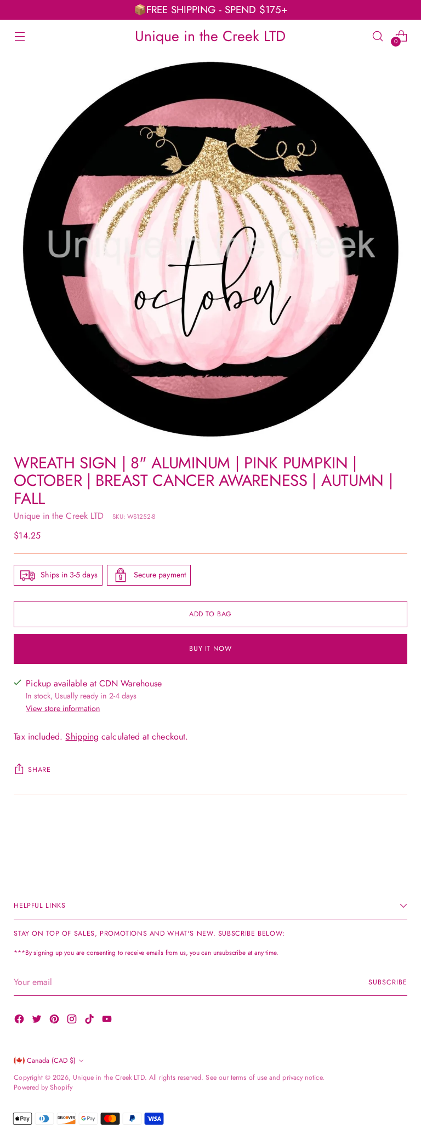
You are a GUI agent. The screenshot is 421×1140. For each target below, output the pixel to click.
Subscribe (387, 982)
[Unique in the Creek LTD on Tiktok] (90, 1020)
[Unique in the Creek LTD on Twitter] (37, 1020)
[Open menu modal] (19, 36)
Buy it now (210, 649)
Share (39, 770)
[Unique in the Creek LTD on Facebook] (20, 1020)
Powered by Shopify (43, 1087)
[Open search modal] (378, 36)
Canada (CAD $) (51, 1060)
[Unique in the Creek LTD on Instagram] (72, 1020)
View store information (63, 708)
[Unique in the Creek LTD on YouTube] (108, 1020)
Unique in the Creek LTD (59, 515)
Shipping (82, 736)
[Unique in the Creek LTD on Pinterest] (55, 1020)
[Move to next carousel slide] (398, 836)
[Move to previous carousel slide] (372, 836)
